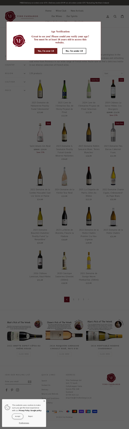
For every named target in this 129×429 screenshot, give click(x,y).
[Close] (44, 401)
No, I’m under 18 (74, 50)
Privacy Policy (24, 410)
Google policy (36, 410)
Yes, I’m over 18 (46, 50)
